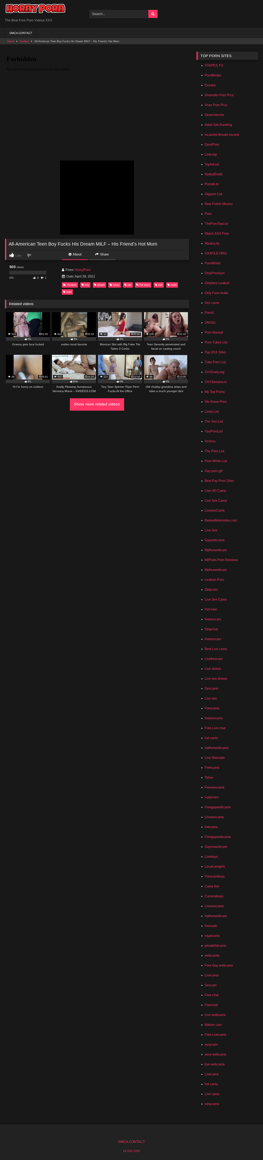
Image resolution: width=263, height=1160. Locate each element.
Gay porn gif (213, 471)
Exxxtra (210, 85)
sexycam (211, 1044)
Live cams (212, 1094)
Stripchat (211, 629)
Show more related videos (97, 404)
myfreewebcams (216, 748)
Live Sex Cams (216, 500)
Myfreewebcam (216, 550)
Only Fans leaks (216, 293)
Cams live (212, 886)
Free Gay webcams (219, 965)
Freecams (212, 708)
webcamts (212, 955)
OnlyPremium (215, 273)
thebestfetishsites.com (221, 520)
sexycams (212, 1104)
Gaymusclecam (216, 846)
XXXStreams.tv (216, 382)
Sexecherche (214, 115)
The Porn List (214, 451)
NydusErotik (214, 174)
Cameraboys (214, 896)
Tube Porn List (215, 362)
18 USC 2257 (131, 1151)
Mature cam (213, 1024)
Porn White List (216, 461)
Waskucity (212, 243)
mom (174, 284)
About (76, 254)
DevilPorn (212, 144)
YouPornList (214, 431)
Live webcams (215, 1015)
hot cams (211, 738)
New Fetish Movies (219, 204)
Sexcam (211, 985)
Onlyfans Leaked (217, 283)
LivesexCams (215, 510)
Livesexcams (214, 817)
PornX (209, 312)
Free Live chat (215, 728)
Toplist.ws (212, 164)
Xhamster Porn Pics (219, 95)
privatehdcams (215, 945)
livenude (211, 926)
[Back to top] (250, 1148)
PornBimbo (213, 75)
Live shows (213, 668)
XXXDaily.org (214, 372)
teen (69, 291)
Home (10, 41)
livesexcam (213, 619)
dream (101, 284)
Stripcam (211, 589)
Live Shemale (215, 757)
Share (104, 254)
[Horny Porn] (36, 10)
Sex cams (212, 303)
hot (129, 284)
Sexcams (211, 688)
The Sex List (214, 421)
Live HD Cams (215, 490)
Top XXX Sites (215, 352)
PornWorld (212, 263)
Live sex (211, 698)
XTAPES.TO (214, 65)
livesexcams (214, 718)
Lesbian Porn (214, 579)
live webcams (215, 1064)
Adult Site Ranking (218, 125)
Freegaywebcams (218, 807)
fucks (116, 284)
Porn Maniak (214, 332)
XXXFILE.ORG (216, 253)
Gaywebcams (215, 540)
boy (87, 284)
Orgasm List (213, 194)
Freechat (211, 1005)
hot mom (145, 284)
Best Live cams (216, 649)
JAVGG (210, 322)
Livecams (212, 975)
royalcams (212, 935)
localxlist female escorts (222, 134)
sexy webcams (215, 1054)
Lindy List (212, 411)
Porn (208, 214)
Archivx (210, 441)
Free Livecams (215, 1034)
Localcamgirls (215, 866)
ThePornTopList (216, 223)
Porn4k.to (212, 184)
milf (160, 284)
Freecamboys (215, 876)
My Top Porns (215, 392)
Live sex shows (216, 678)
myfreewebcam (216, 916)
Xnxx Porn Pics (216, 105)
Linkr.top (211, 154)
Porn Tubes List (216, 342)
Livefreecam (214, 659)
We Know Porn (216, 401)
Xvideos (24, 41)
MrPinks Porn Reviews (221, 560)
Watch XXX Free (217, 233)
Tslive (209, 777)
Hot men (211, 609)
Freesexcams (214, 787)
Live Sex (211, 530)
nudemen (211, 797)
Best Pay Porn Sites (219, 481)
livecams (211, 827)
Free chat (211, 995)
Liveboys (211, 856)
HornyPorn (83, 270)
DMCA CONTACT (20, 33)
